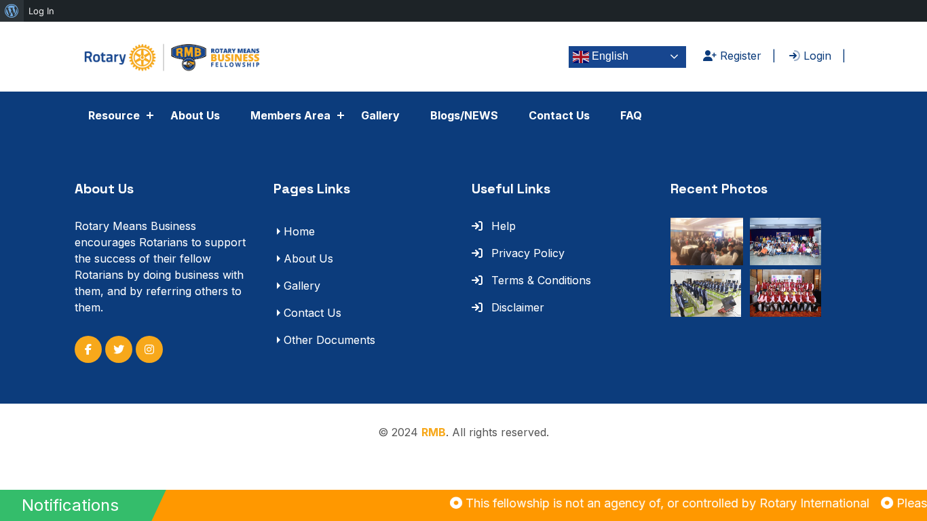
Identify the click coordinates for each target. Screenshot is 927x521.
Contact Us (559, 115)
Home (299, 231)
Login (815, 55)
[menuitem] (12, 11)
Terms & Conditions (539, 280)
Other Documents (329, 340)
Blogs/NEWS (464, 115)
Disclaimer (516, 307)
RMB (433, 432)
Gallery (380, 115)
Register (739, 55)
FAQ (631, 115)
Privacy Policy (526, 253)
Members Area (290, 115)
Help (502, 226)
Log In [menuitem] (41, 10)
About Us (195, 115)
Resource (114, 115)
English (608, 56)
